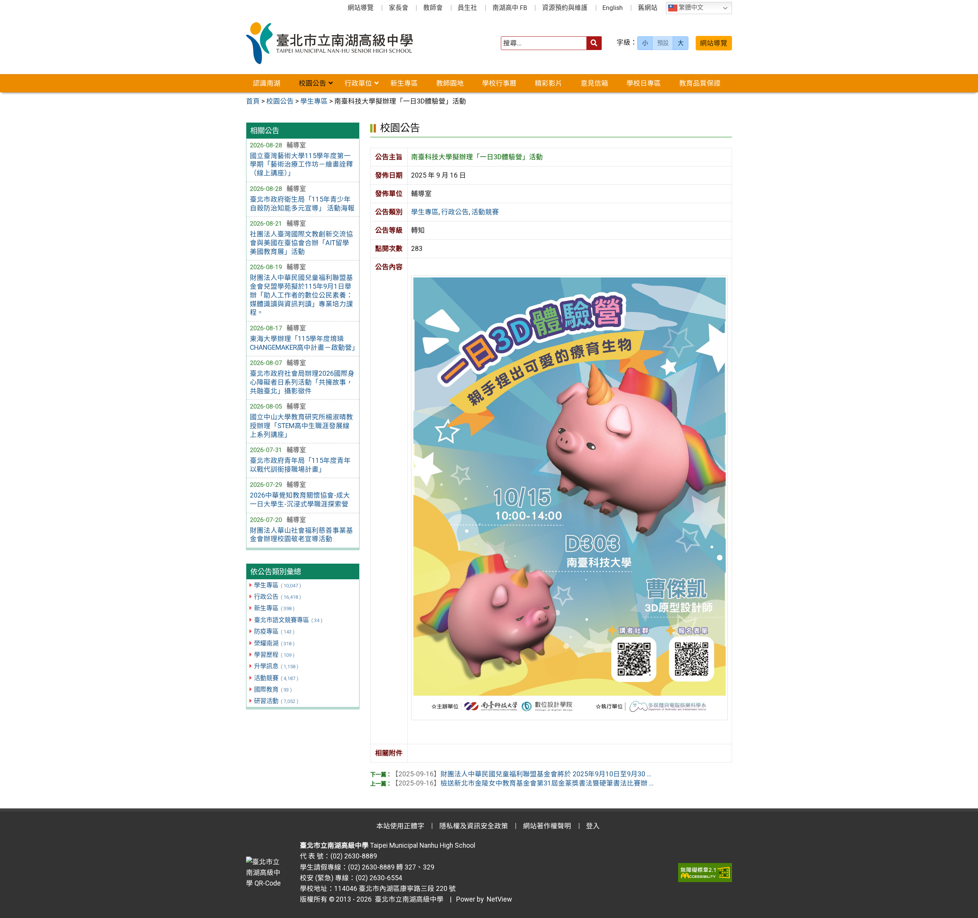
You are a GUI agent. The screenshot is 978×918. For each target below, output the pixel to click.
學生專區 (277, 585)
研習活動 (276, 701)
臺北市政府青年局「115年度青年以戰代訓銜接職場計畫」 (300, 465)
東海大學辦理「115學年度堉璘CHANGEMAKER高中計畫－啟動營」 (303, 343)
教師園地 (450, 83)
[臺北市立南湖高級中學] (343, 43)
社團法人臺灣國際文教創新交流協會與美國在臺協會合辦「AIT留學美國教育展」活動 (301, 242)
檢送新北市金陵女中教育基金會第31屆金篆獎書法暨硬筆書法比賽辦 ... (523, 783)
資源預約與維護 (565, 7)
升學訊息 (276, 666)
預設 (663, 43)
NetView (499, 899)
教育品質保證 (700, 83)
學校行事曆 (499, 83)
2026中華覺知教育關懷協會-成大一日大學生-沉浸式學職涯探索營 (300, 499)
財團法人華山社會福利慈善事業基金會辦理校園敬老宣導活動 (301, 535)
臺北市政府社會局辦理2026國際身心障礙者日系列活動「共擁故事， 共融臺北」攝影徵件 (302, 382)
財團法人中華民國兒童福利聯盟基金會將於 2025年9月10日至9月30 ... (521, 774)
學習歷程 (274, 654)
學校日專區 (644, 83)
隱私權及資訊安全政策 (473, 826)
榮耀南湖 (274, 643)
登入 (593, 826)
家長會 (398, 7)
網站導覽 (361, 7)
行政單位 (358, 83)
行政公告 (277, 596)
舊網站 (647, 7)
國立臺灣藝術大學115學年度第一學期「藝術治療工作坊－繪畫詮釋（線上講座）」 (301, 164)
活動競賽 (276, 678)
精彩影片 (548, 83)
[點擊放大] (569, 497)
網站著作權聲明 (547, 826)
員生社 (467, 7)
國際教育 (272, 689)
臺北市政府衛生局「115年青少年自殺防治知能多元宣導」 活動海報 (302, 204)
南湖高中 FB (509, 7)
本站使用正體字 (400, 826)
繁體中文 (690, 8)
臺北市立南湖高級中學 (408, 899)
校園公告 (312, 83)
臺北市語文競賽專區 (288, 620)
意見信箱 (594, 83)
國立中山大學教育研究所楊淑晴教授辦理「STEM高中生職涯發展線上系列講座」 (301, 425)
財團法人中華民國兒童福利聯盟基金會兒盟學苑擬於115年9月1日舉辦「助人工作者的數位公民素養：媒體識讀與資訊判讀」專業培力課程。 (301, 295)
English (612, 7)
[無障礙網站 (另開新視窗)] (705, 872)
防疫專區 (274, 631)
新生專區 (404, 83)
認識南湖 (266, 83)
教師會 (433, 7)
